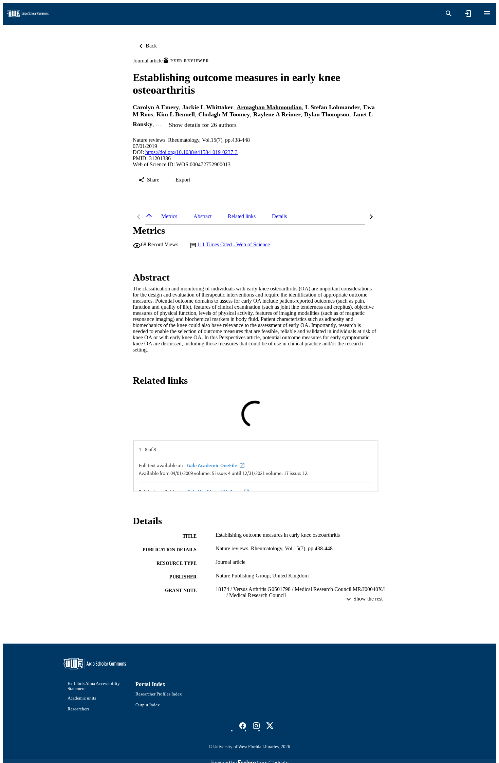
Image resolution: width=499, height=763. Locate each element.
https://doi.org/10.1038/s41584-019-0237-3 (191, 152)
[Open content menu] (487, 13)
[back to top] (149, 216)
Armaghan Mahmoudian (269, 107)
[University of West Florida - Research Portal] (27, 13)
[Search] (449, 13)
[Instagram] (256, 725)
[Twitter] (270, 725)
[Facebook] (243, 725)
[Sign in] (468, 13)
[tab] (169, 216)
